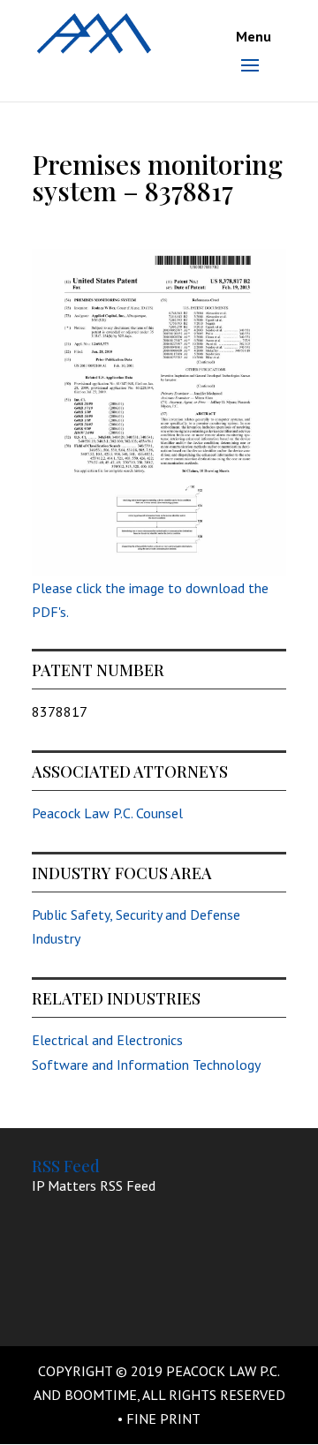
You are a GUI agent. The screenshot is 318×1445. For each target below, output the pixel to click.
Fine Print (163, 1418)
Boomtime (100, 1395)
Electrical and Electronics (107, 1040)
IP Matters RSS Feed (93, 1185)
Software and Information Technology (146, 1064)
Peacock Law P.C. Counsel (107, 813)
